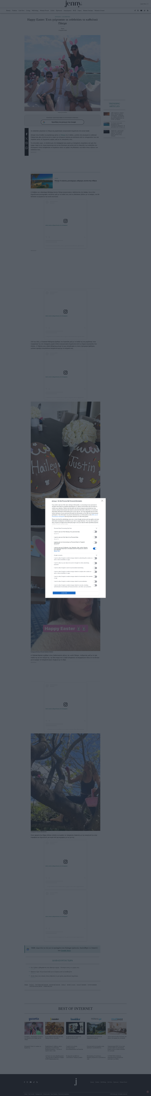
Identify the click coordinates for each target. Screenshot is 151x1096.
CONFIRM (64, 593)
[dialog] (75, 548)
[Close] (102, 501)
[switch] (95, 532)
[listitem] (75, 528)
